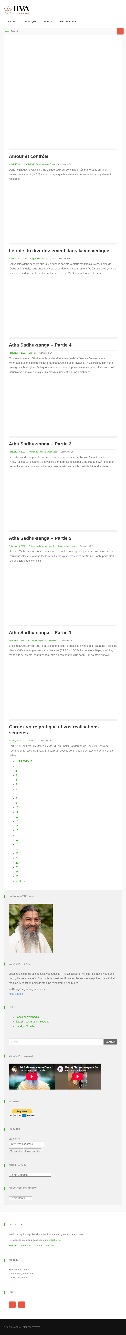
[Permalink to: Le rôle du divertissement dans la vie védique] (36, 215)
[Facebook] (13, 1304)
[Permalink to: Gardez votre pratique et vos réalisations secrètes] (36, 691)
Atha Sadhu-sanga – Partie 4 (40, 345)
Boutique (30, 21)
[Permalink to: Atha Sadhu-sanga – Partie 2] (36, 502)
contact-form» (54, 1240)
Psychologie (68, 21)
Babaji (48, 21)
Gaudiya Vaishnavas (67, 546)
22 (16, 862)
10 (16, 807)
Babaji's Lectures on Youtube (32, 1021)
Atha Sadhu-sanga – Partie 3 (40, 443)
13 (16, 821)
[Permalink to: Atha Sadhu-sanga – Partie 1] (36, 597)
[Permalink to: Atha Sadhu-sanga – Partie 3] (36, 408)
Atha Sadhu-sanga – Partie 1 (40, 632)
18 (16, 844)
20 (16, 853)
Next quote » (16, 993)
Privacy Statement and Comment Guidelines (32, 1245)
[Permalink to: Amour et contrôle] (63, 94)
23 (16, 867)
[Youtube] (21, 1304)
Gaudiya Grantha (25, 1026)
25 (16, 876)
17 (16, 839)
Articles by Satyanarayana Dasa (40, 164)
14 (16, 825)
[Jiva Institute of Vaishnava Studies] (17, 7)
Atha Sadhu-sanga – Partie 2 (40, 538)
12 (16, 816)
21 (16, 858)
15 (16, 830)
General (32, 353)
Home (6, 31)
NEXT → (20, 881)
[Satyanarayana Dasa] (31, 928)
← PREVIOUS (23, 761)
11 (16, 812)
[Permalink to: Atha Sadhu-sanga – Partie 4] (36, 309)
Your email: (15, 1139)
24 (16, 872)
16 (16, 835)
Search (110, 1041)
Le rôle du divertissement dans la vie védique (59, 250)
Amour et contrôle (29, 156)
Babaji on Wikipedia (27, 1017)
